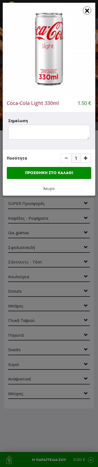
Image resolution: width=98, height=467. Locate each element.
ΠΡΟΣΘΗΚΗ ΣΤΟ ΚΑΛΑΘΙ (49, 173)
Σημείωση (18, 120)
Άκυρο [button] (49, 188)
